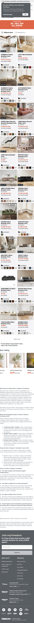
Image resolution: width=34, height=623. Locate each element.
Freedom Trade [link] (13, 619)
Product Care (5, 589)
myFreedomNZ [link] (13, 603)
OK (25, 14)
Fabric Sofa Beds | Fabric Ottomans (17, 544)
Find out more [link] (7, 14)
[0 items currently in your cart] (31, 5)
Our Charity (20, 588)
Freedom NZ (5, 428)
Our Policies (20, 599)
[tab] (8, 51)
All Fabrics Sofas (5, 543)
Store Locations (21, 582)
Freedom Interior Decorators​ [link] (17, 611)
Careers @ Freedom (22, 591)
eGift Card (20, 596)
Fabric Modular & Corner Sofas (20, 543)
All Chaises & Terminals (13, 546)
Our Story (19, 585)
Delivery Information (7, 582)
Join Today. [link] (13, 607)
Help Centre (5, 592)
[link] (17, 24)
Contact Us (20, 593)
